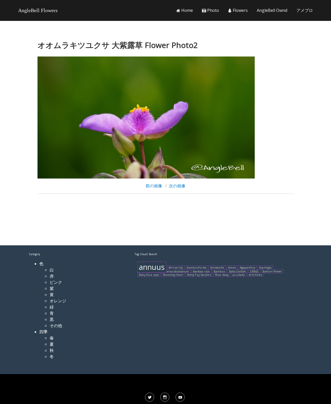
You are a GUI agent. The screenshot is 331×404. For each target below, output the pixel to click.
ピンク (56, 282)
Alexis (232, 267)
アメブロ (304, 10)
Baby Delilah (237, 271)
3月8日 (254, 271)
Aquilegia (265, 267)
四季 (43, 332)
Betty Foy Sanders (199, 275)
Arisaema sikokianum (174, 271)
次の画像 (177, 186)
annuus (152, 267)
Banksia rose (201, 271)
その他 (56, 325)
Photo (212, 10)
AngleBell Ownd (272, 10)
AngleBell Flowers (38, 10)
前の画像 (154, 186)
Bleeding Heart (173, 275)
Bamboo (219, 271)
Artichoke (255, 275)
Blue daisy (222, 275)
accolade (238, 275)
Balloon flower (272, 271)
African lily (176, 267)
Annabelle (217, 267)
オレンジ (58, 301)
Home (186, 10)
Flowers (240, 10)
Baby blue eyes (149, 275)
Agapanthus (247, 267)
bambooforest (196, 267)
